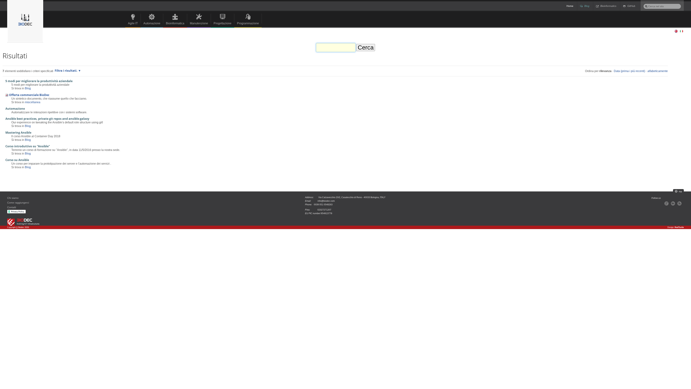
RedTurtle (679, 227)
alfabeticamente (657, 71)
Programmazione (248, 23)
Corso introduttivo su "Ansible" (27, 146)
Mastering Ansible (18, 133)
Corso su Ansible (17, 160)
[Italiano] (25, 21)
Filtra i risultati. (66, 70)
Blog (586, 6)
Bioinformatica (175, 23)
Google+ (666, 203)
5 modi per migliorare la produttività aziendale (39, 81)
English (676, 31)
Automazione (151, 23)
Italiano (681, 31)
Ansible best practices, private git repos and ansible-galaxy (47, 119)
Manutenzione (199, 23)
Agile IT (133, 23)
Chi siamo (13, 198)
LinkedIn (673, 203)
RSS (679, 203)
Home (569, 6)
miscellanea (32, 102)
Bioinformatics (608, 6)
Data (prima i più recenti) (629, 71)
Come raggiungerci (18, 202)
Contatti (11, 207)
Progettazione (222, 23)
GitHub (631, 6)
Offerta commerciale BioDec (29, 95)
